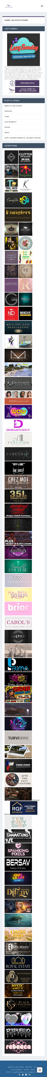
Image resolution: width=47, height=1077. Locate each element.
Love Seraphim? (11, 122)
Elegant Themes (19, 1063)
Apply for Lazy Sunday (13, 106)
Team (7, 116)
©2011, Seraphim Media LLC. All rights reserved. (23, 138)
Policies (7, 127)
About (7, 132)
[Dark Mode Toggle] (40, 1070)
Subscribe (8, 111)
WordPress (38, 1063)
